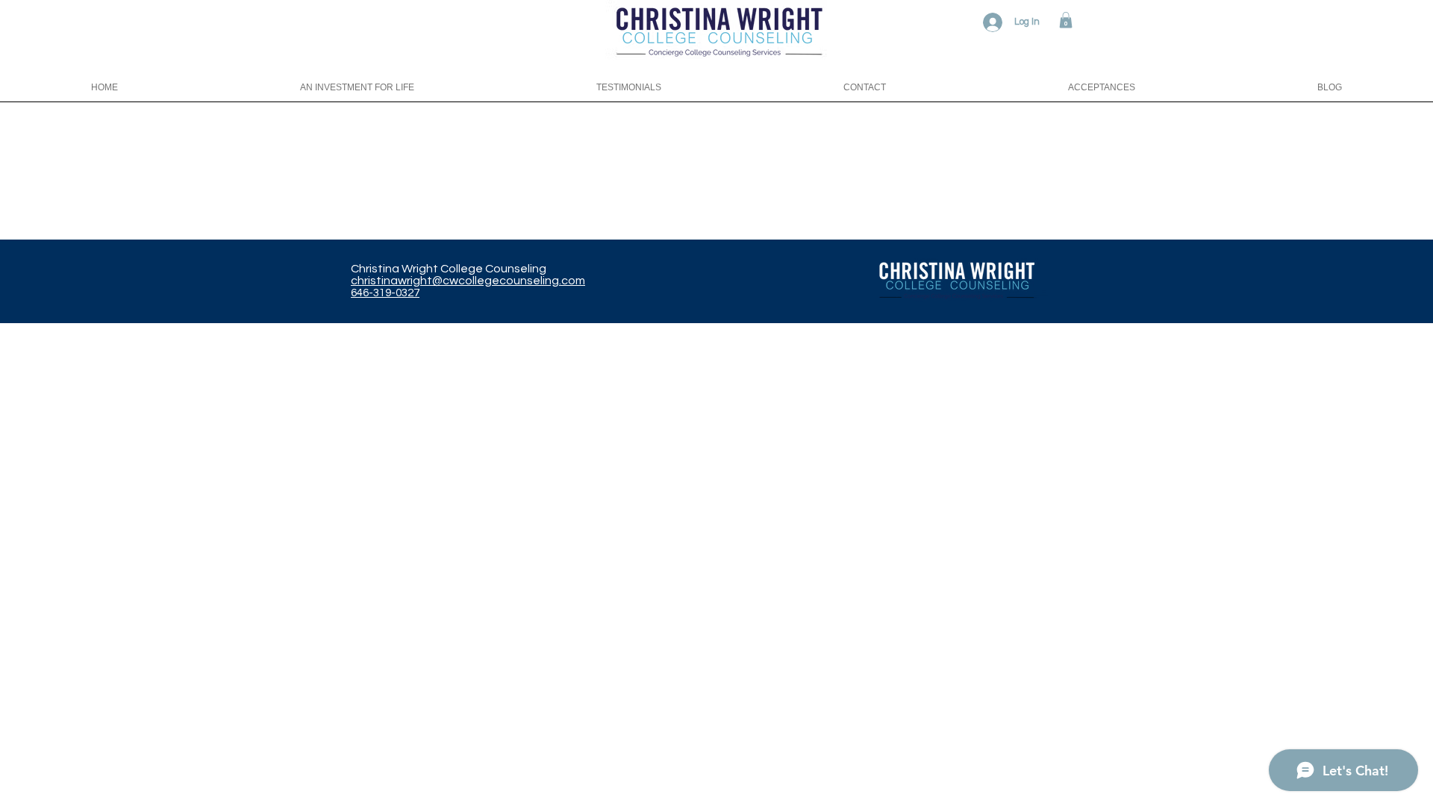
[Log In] (990, 22)
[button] (1066, 20)
